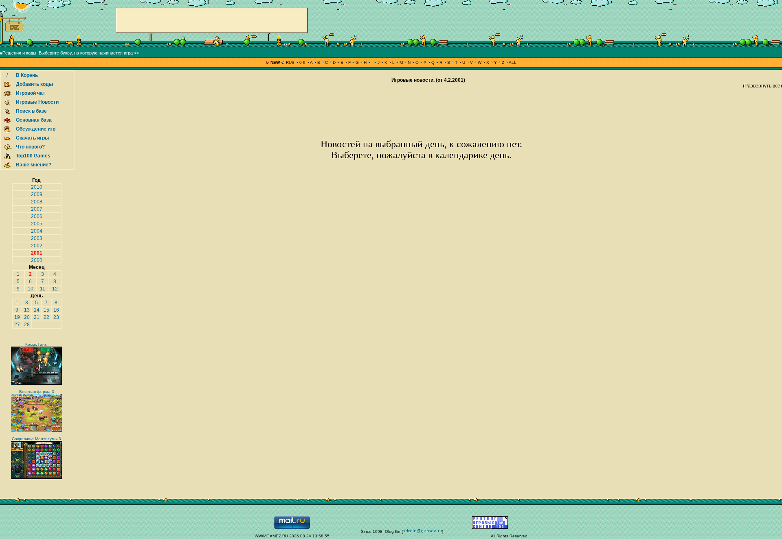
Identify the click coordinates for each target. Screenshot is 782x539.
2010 (36, 187)
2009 (36, 194)
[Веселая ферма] (36, 430)
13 (27, 310)
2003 (36, 238)
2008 (36, 202)
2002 (36, 246)
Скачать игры (32, 138)
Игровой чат (30, 93)
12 (55, 289)
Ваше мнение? (33, 165)
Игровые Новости (37, 102)
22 (46, 317)
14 (37, 310)
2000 (36, 260)
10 (30, 289)
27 (17, 324)
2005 (36, 224)
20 (27, 317)
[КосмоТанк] (36, 383)
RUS (290, 62)
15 (46, 310)
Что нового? (30, 147)
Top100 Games (33, 156)
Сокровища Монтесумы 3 (36, 438)
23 (56, 317)
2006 (36, 216)
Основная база (34, 120)
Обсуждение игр (35, 129)
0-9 (302, 62)
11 (42, 289)
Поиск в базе (31, 111)
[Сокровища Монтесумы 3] (36, 478)
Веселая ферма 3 (36, 391)
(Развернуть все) (762, 86)
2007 (36, 209)
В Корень (27, 75)
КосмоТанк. (36, 344)
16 (56, 310)
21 (37, 317)
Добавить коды (34, 84)
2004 (36, 231)
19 (17, 317)
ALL (512, 62)
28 (27, 324)
